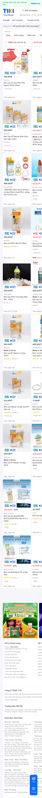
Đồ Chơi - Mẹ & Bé (12, 722)
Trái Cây (7, 742)
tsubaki (34, 712)
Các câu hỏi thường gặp (12, 652)
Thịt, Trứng (15, 742)
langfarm (15, 712)
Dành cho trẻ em (14, 752)
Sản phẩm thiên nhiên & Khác (16, 779)
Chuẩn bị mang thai (15, 736)
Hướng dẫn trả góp (11, 668)
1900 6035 (14, 700)
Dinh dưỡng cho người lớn (16, 732)
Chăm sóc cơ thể (14, 776)
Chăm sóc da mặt (10, 772)
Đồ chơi (25, 724)
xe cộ (34, 15)
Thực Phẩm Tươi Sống (13, 740)
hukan (21, 712)
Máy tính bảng (14, 766)
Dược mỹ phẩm (23, 786)
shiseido (7, 712)
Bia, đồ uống (12, 750)
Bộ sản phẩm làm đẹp (17, 785)
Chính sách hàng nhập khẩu (14, 671)
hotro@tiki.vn (21, 674)
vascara (7, 710)
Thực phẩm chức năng (15, 774)
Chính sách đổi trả (10, 666)
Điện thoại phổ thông (15, 764)
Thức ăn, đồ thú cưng (15, 754)
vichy (26, 712)
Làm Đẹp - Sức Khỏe (13, 770)
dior (12, 710)
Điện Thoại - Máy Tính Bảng (16, 760)
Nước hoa (12, 784)
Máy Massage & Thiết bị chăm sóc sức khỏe (18, 777)
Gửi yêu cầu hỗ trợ (11, 654)
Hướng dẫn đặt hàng (11, 657)
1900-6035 (14, 647)
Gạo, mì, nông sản (15, 748)
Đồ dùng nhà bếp (10, 792)
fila (30, 712)
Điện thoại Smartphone (12, 762)
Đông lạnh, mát (19, 746)
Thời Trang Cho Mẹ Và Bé (13, 724)
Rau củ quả (12, 744)
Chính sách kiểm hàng (12, 663)
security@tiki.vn (21, 677)
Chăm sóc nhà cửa (17, 755)
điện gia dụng (25, 15)
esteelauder (19, 710)
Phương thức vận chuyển (13, 660)
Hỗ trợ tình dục (21, 784)
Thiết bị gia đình (22, 792)
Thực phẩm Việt (22, 744)
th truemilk (28, 710)
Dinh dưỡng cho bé (15, 730)
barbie (35, 710)
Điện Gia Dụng (10, 790)
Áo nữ (36, 724)
